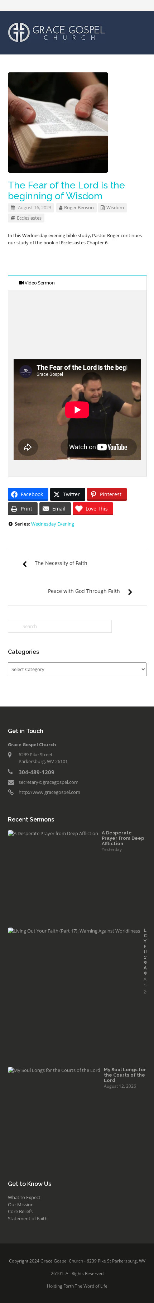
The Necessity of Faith (61, 563)
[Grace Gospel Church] (57, 32)
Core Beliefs (20, 1211)
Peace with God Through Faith (84, 591)
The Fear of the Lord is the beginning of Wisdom (66, 190)
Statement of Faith (28, 1218)
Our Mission (21, 1204)
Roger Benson (79, 207)
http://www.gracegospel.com (49, 792)
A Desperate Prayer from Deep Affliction (123, 838)
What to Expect (24, 1197)
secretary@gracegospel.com (48, 782)
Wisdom (115, 207)
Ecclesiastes (29, 218)
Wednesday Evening (52, 524)
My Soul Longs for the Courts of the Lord (125, 1075)
